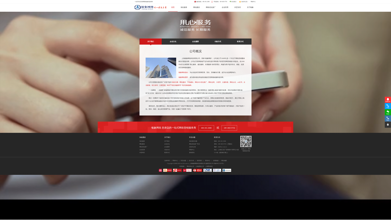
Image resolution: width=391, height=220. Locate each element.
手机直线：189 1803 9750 (220, 1)
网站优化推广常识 (194, 144)
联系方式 (240, 41)
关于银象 (250, 7)
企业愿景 (195, 41)
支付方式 (191, 160)
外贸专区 (237, 7)
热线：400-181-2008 (220, 141)
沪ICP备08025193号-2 (217, 163)
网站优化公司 (190, 166)
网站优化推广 (143, 147)
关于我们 (150, 41)
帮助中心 (253, 1)
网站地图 (224, 160)
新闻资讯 (191, 152)
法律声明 (167, 160)
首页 (173, 7)
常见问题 (183, 160)
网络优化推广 (211, 7)
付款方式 (218, 41)
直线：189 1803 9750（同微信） (223, 144)
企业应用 (225, 7)
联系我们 (199, 160)
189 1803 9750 (229, 128)
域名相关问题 (193, 141)
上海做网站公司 (200, 166)
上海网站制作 (209, 166)
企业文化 (173, 41)
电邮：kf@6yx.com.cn (220, 147)
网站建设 (196, 7)
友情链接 (216, 160)
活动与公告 (192, 147)
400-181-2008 (206, 128)
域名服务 (184, 7)
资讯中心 (207, 160)
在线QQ (387, 101)
